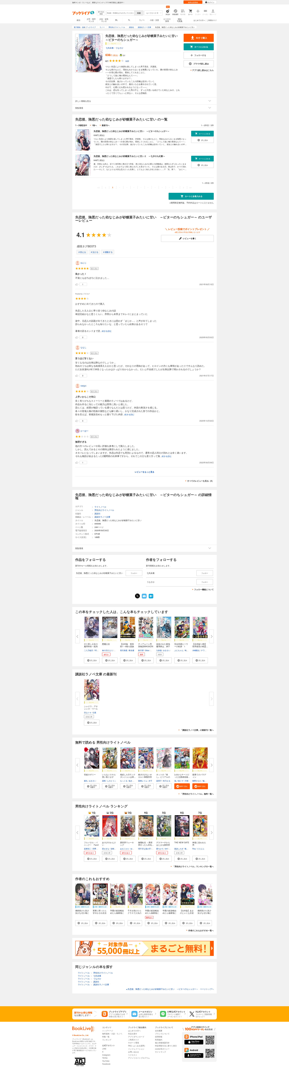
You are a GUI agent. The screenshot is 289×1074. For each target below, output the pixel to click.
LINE (104, 1048)
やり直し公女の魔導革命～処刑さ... (91, 646)
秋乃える (166, 780)
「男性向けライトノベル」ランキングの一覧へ (193, 866)
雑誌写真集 (179, 20)
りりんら (200, 848)
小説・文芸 (154, 20)
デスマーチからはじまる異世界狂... (163, 845)
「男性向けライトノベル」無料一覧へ (197, 793)
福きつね (132, 780)
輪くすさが (207, 780)
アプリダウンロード (136, 1036)
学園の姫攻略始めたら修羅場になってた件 (117, 913)
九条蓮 (159, 650)
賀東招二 (87, 848)
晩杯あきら (189, 848)
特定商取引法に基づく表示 (166, 1045)
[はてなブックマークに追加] (151, 598)
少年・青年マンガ (91, 20)
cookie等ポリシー (162, 1048)
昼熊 (104, 780)
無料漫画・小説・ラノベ (112, 1033)
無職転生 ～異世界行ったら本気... (146, 843)
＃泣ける (94, 252)
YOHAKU (98, 650)
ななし (83, 347)
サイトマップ (160, 1052)
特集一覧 (105, 1036)
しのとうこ (111, 780)
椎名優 (131, 650)
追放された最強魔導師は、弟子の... (163, 646)
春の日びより (107, 650)
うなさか (119, 47)
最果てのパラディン (199, 775)
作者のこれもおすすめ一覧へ (201, 930)
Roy (194, 848)
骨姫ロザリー (90, 774)
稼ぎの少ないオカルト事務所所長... (145, 777)
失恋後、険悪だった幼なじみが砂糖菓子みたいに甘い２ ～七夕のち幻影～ (129, 156)
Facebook (106, 1064)
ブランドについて (162, 1033)
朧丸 (86, 780)
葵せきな (105, 848)
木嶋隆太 (196, 650)
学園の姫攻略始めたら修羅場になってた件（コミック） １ (169, 914)
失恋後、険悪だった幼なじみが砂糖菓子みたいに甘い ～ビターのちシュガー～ (131, 131)
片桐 (186, 780)
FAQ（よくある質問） (137, 1045)
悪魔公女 (106, 644)
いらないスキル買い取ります (109, 775)
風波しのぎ (178, 848)
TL (129, 20)
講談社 (97, 513)
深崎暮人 (114, 848)
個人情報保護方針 (162, 1042)
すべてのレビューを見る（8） (200, 480)
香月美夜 (123, 650)
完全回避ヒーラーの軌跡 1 (181, 645)
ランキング (106, 1039)
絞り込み (101, 13)
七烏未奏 (110, 47)
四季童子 (96, 848)
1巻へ (94, 125)
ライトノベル (100, 506)
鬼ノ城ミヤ (178, 780)
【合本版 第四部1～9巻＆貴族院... (127, 646)
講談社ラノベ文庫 (102, 516)
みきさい (166, 650)
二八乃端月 (88, 650)
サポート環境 (133, 1042)
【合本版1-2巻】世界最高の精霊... (200, 645)
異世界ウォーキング (127, 843)
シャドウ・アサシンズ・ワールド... (91, 709)
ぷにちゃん (178, 650)
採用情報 (158, 1036)
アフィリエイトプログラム (139, 1058)
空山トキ (87, 712)
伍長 (94, 712)
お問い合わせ (133, 1052)
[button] (91, 660)
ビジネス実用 (167, 20)
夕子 (150, 780)
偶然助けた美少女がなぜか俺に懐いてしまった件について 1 (82, 914)
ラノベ (141, 20)
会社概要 (158, 1030)
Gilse (147, 650)
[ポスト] (137, 596)
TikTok (104, 1058)
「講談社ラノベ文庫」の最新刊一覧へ (197, 730)
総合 (78, 20)
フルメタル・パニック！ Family (91, 845)
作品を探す (132, 1033)
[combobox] (120, 13)
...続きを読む (106, 331)
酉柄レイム (142, 780)
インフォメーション (136, 1048)
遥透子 (159, 780)
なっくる (123, 780)
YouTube (105, 1061)
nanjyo (83, 385)
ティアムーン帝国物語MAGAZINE (145, 646)
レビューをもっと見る (144, 471)
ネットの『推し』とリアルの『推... (163, 777)
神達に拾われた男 (199, 843)
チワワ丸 (204, 650)
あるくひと (124, 848)
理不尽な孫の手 (144, 848)
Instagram (106, 1055)
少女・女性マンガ (103, 20)
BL (116, 20)
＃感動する (108, 252)
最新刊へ (106, 125)
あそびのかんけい (109, 843)
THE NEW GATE (181, 842)
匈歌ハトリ (189, 650)
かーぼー (84, 430)
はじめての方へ (199, 20)
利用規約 (158, 1039)
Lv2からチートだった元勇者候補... (182, 775)
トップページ (107, 1030)
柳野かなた (196, 780)
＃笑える (82, 252)
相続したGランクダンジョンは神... (128, 775)
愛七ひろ (159, 848)
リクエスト (132, 1055)
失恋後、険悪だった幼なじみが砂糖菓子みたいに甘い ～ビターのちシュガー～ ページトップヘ (170, 989)
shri (166, 848)
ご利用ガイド (212, 20)
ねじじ (83, 262)
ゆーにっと (135, 848)
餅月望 (141, 650)
